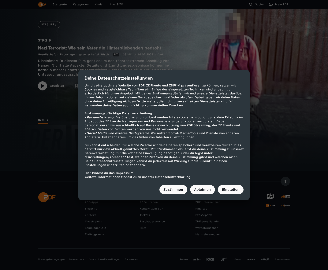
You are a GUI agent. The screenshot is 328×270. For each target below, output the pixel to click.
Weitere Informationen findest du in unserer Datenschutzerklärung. (137, 177)
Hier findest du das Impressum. (109, 173)
